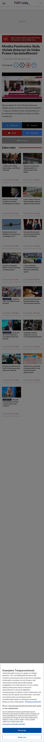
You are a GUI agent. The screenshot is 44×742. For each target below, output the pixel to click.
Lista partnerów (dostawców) (13, 724)
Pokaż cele (22, 737)
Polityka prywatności (33, 702)
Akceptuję (22, 730)
